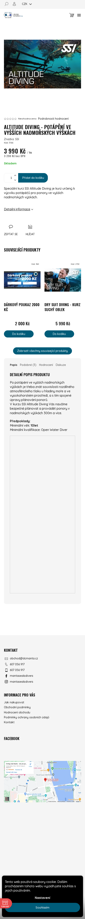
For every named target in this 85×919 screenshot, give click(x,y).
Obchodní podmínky (17, 707)
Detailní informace (17, 209)
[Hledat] (8, 4)
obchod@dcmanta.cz (24, 658)
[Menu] (79, 15)
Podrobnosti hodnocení (53, 118)
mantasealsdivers (21, 676)
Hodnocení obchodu (17, 712)
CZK (25, 4)
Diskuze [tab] (61, 365)
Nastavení (42, 898)
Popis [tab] (13, 365)
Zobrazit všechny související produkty (42, 351)
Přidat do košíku (33, 178)
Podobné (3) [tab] (28, 365)
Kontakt (9, 722)
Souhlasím (42, 907)
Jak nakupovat (14, 702)
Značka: (11, 139)
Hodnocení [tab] (46, 365)
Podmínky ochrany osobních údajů (26, 717)
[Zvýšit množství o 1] (15, 175)
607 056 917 (17, 664)
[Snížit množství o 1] (15, 180)
